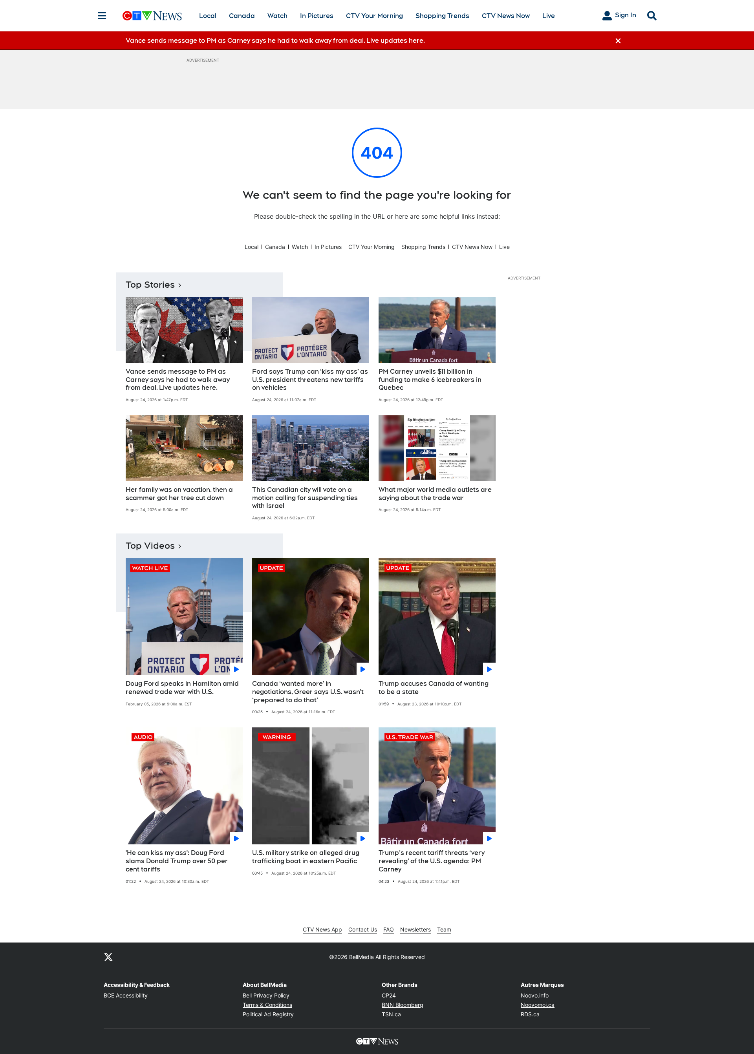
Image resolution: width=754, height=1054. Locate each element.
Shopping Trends (442, 16)
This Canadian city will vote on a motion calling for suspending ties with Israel (305, 498)
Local (207, 16)
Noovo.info (535, 995)
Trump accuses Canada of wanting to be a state (434, 688)
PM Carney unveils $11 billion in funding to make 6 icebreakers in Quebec (430, 380)
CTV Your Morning (374, 16)
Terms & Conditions (267, 1004)
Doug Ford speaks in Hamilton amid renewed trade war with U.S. (182, 688)
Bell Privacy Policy (266, 995)
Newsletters (415, 929)
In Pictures (316, 16)
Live (548, 16)
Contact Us (362, 929)
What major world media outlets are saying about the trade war (435, 494)
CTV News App (322, 929)
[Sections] (102, 16)
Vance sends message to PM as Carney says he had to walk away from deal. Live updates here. (178, 380)
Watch (277, 16)
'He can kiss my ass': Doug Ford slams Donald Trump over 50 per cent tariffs (177, 861)
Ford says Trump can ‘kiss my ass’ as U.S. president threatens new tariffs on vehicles (310, 380)
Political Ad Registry (268, 1014)
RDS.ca (530, 1014)
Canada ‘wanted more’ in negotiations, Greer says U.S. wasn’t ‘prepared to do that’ (308, 692)
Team (444, 929)
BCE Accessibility (126, 995)
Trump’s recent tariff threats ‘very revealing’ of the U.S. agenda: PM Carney (432, 861)
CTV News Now (506, 16)
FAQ (388, 929)
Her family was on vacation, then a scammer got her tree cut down (179, 494)
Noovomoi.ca (538, 1004)
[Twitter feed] (108, 956)
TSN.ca (391, 1014)
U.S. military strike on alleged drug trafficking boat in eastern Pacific (305, 857)
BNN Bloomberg (402, 1004)
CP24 (389, 995)
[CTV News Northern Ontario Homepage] (152, 15)
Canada (242, 16)
